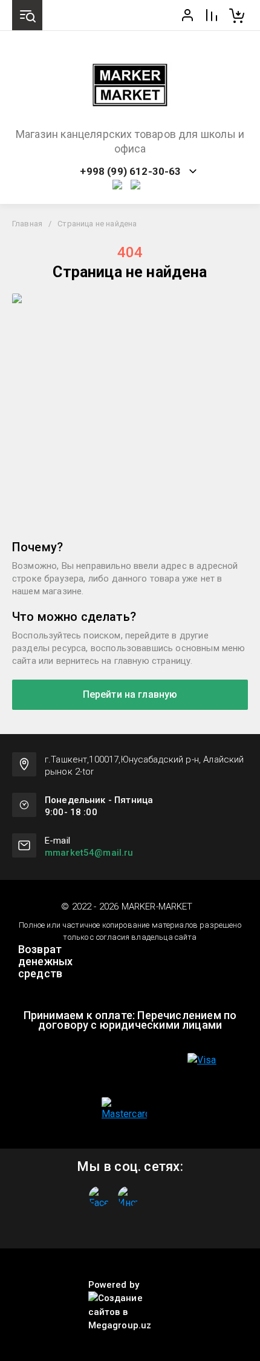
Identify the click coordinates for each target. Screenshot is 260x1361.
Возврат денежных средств (45, 961)
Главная (27, 223)
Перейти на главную (130, 694)
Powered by (114, 1284)
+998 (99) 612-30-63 (130, 171)
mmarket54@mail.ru (89, 852)
